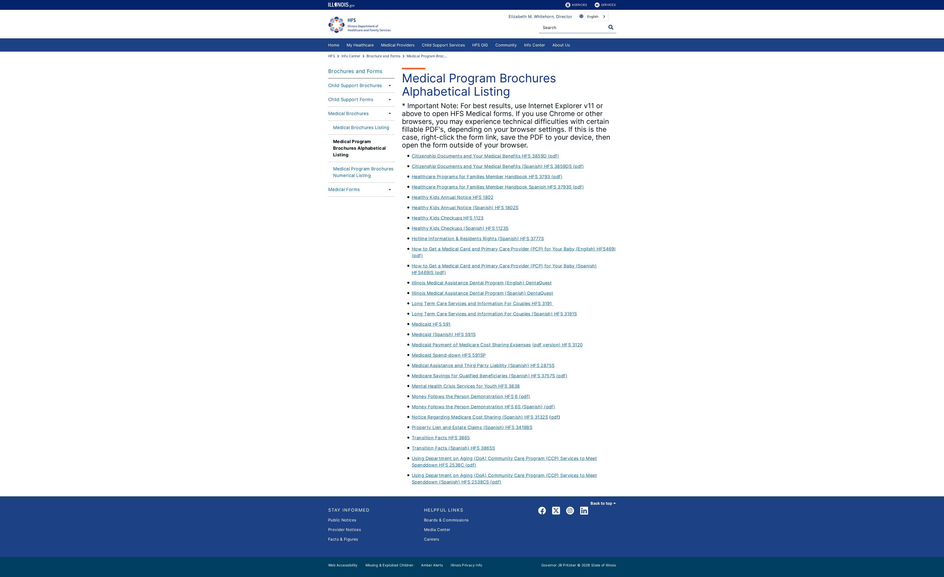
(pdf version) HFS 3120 (557, 344)
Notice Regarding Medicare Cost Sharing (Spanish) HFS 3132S (480, 417)
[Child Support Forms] (388, 99)
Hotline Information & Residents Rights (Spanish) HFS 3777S (478, 238)
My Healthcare (360, 45)
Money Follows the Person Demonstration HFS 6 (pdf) (471, 396)
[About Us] (573, 44)
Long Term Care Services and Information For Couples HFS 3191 (482, 303)
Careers (431, 539)
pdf (555, 417)
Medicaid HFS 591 (431, 324)
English (592, 16)
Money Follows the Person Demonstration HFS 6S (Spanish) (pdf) (483, 406)
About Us (561, 45)
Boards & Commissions (446, 520)
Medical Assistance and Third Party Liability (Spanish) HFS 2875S (483, 365)
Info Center (534, 45)
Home (333, 45)
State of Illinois (603, 565)
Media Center (437, 529)
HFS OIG (480, 45)
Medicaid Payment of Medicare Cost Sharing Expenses (471, 344)
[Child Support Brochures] (388, 85)
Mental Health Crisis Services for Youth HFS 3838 (466, 386)
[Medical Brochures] (388, 113)
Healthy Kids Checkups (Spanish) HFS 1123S (460, 228)
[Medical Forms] (388, 189)
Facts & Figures (343, 539)
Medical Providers (397, 45)
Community (506, 45)
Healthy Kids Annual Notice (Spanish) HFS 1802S (465, 207)
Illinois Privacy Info (466, 565)
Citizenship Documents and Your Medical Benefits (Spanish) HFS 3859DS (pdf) (498, 166)
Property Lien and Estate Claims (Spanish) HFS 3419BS (472, 427)
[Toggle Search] (610, 27)
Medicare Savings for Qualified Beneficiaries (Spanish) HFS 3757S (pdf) (489, 375)
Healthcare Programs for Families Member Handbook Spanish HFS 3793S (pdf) (498, 187)
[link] (542, 511)
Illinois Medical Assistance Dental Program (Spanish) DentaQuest (482, 293)
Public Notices (342, 520)
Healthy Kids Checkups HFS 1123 (448, 218)
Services (608, 5)
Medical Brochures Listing (361, 127)
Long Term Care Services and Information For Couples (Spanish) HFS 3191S (494, 313)
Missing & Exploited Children (389, 565)
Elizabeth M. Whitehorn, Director (540, 16)
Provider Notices (344, 529)
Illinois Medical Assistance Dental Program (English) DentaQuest (482, 282)
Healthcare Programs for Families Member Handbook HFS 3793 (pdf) (487, 176)
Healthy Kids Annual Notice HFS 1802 (452, 197)
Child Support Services (443, 45)
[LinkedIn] (584, 511)
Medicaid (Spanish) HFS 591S (444, 334)
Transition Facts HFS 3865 (441, 437)
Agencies (579, 5)
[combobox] (596, 16)
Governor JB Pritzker (558, 565)
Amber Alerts (432, 565)
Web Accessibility (343, 565)
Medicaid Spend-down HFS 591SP (449, 355)
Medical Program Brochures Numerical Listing (363, 172)
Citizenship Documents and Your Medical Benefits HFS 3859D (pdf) (485, 156)
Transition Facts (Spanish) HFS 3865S (453, 448)
